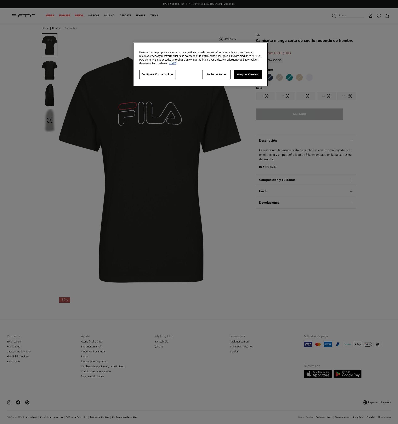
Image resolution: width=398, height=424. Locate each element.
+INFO (172, 63)
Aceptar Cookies (247, 74)
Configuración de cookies (158, 74)
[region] (200, 64)
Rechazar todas (216, 74)
